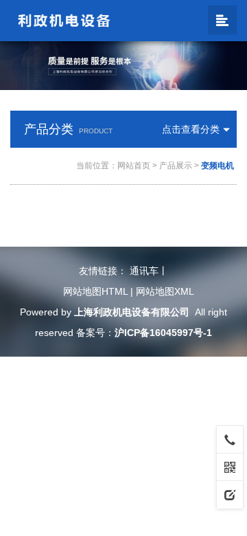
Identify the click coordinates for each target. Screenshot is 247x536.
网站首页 (133, 165)
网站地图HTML (95, 291)
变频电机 (217, 165)
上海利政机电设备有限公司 (131, 311)
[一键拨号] (230, 439)
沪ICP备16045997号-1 (163, 332)
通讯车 (144, 270)
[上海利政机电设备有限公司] (64, 20)
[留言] (230, 494)
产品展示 (175, 165)
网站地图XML (165, 291)
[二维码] (230, 466)
